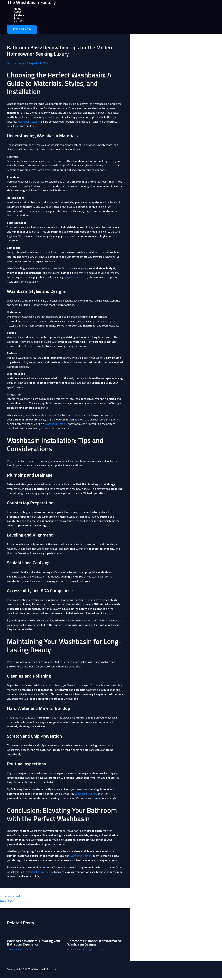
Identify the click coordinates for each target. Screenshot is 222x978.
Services (19, 14)
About (17, 11)
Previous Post (10, 896)
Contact (19, 20)
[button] (22, 29)
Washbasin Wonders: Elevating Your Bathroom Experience (33, 942)
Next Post (8, 900)
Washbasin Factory (29, 121)
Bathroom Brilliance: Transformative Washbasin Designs (94, 942)
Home (17, 8)
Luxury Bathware (15, 949)
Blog (17, 17)
